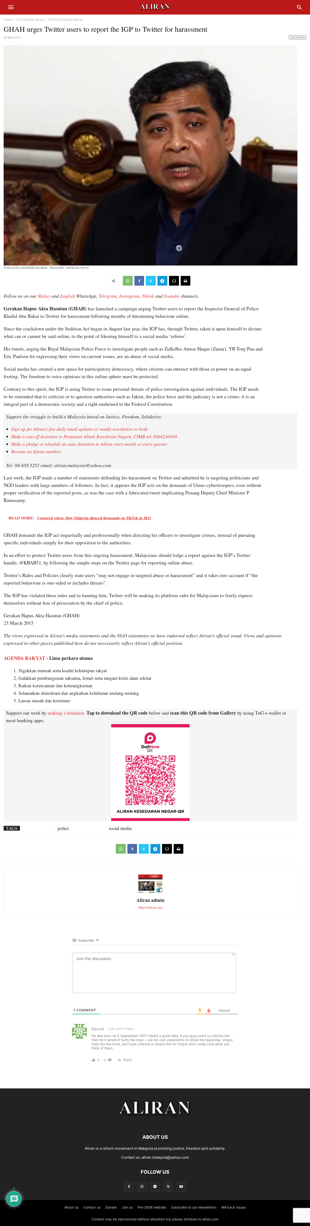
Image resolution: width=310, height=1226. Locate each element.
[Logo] (155, 1122)
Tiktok (148, 296)
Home (8, 19)
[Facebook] (139, 281)
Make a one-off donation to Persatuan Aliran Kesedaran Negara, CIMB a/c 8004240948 (94, 436)
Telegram (108, 296)
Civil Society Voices (29, 19)
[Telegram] (162, 281)
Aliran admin (150, 900)
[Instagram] (142, 1186)
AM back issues (233, 1207)
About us (71, 1207)
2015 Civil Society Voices (65, 19)
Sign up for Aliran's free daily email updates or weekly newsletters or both (79, 429)
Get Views (297, 37)
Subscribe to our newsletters (193, 1207)
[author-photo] (150, 892)
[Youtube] (181, 1186)
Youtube (171, 296)
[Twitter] (151, 281)
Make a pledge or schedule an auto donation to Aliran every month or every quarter (89, 444)
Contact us (92, 1207)
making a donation (65, 713)
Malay (44, 296)
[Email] (174, 281)
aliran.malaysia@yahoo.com (165, 1157)
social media (120, 828)
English (67, 296)
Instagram (129, 296)
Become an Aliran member (36, 451)
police (63, 828)
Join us (127, 1207)
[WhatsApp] (128, 281)
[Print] (185, 281)
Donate (111, 1207)
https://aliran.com (151, 907)
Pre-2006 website (152, 1207)
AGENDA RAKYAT (24, 658)
